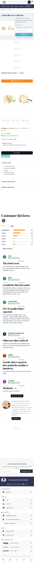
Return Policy (10, 508)
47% (31, 233)
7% (32, 239)
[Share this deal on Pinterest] (7, 159)
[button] (7, 130)
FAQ (25, 484)
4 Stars (3, 236)
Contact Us (16, 418)
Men (12, 6)
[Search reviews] (3, 220)
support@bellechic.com (15, 484)
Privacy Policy (10, 531)
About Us (8, 492)
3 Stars (3, 239)
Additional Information (8, 181)
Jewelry (8, 6)
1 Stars (3, 244)
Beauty (21, 6)
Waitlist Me (24, 35)
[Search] (29, 2)
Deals (3, 6)
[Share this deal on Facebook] (2, 159)
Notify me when (19, 24)
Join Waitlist (17, 153)
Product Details (6, 163)
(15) (8, 226)
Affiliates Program (11, 515)
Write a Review (7, 249)
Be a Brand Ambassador (13, 519)
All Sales (3, 9)
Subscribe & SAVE (26, 471)
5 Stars (3, 233)
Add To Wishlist (5, 155)
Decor (16, 6)
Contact (8, 504)
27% (32, 236)
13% (32, 244)
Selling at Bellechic (10, 523)
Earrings (9, 9)
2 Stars (3, 241)
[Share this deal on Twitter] (5, 159)
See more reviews (17, 396)
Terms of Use (9, 535)
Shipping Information (8, 187)
